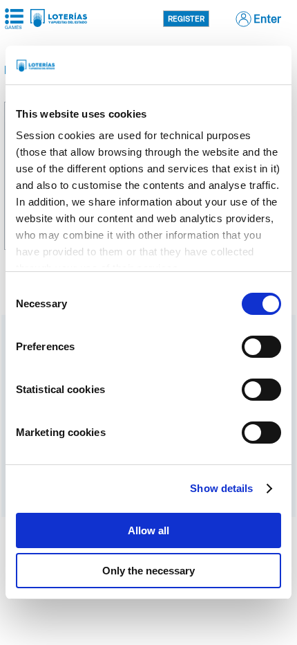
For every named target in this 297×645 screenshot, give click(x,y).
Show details (221, 488)
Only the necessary (148, 570)
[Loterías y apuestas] (58, 23)
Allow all (148, 530)
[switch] (261, 347)
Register (186, 19)
